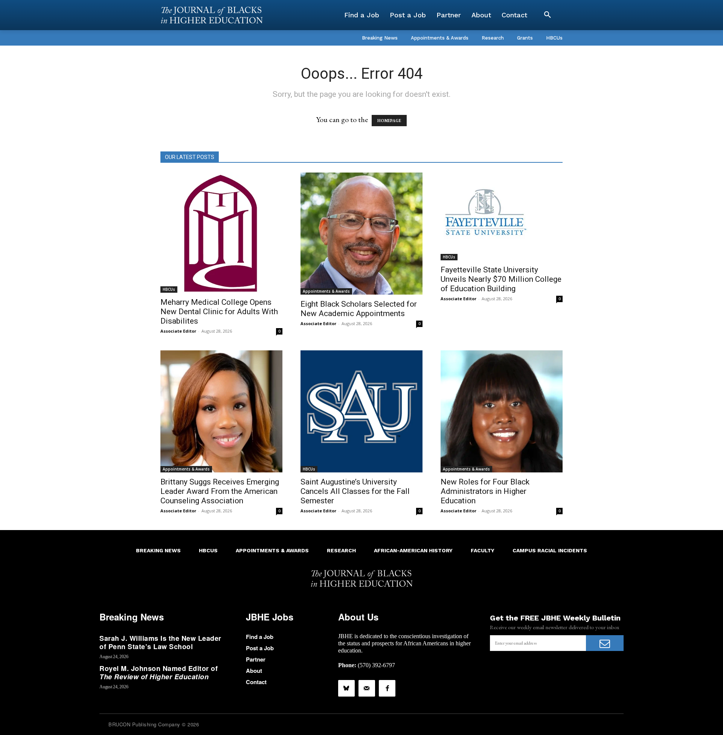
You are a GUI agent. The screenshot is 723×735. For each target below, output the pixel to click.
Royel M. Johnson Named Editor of (158, 672)
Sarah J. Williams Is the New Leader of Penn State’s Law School (160, 642)
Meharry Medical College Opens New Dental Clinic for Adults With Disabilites (219, 311)
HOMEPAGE (389, 120)
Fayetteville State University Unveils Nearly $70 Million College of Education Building (501, 279)
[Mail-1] (366, 688)
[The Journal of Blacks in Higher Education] (211, 15)
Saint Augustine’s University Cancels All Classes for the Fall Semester (355, 491)
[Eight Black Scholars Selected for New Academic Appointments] (361, 234)
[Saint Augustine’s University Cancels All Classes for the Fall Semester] (361, 411)
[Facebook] (387, 688)
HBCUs (169, 289)
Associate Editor (178, 331)
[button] (547, 15)
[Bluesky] (346, 688)
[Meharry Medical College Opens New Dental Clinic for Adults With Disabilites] (221, 233)
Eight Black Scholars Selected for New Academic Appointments (358, 309)
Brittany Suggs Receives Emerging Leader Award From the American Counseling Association (219, 491)
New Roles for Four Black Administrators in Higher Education (485, 491)
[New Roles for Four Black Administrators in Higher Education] (502, 411)
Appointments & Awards (326, 291)
